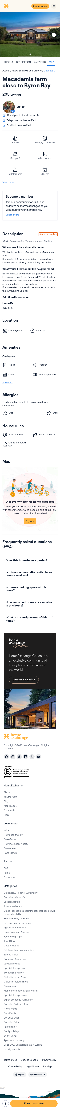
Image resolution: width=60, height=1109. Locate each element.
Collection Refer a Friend (16, 981)
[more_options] (5, 1103)
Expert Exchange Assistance (18, 999)
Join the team (10, 797)
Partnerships (10, 1026)
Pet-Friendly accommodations (19, 950)
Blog (6, 801)
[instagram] (12, 756)
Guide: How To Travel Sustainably (20, 893)
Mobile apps (10, 806)
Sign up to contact (33, 1103)
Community (10, 810)
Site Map (47, 1066)
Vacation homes (12, 963)
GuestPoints (10, 839)
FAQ (6, 868)
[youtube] (38, 756)
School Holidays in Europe (17, 918)
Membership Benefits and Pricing (21, 990)
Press (6, 815)
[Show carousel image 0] (30, 34)
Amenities (40, 62)
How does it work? (13, 835)
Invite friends (10, 853)
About (7, 792)
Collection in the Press (15, 977)
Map (51, 62)
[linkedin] (25, 756)
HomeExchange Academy (17, 932)
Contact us (9, 877)
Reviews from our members (18, 923)
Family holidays (11, 1031)
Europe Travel (11, 954)
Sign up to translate (48, 234)
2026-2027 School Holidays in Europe (23, 1044)
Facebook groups (13, 936)
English (48, 241)
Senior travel (10, 1035)
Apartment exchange (14, 1040)
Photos (8, 62)
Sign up (30, 521)
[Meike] (8, 107)
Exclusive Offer (11, 1017)
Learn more (12, 214)
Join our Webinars (13, 906)
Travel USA (9, 941)
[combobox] (19, 1074)
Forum (7, 873)
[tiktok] (19, 756)
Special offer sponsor (14, 968)
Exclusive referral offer (15, 897)
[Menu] (53, 6)
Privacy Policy (49, 1060)
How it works (10, 1008)
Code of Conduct (29, 1060)
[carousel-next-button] (54, 35)
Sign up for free (40, 6)
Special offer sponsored (16, 995)
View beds (8, 182)
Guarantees (10, 848)
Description (23, 62)
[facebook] (6, 756)
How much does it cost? (16, 844)
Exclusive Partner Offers (16, 1004)
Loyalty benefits (12, 1049)
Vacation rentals (12, 902)
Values (7, 830)
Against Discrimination (15, 927)
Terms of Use (10, 1060)
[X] (32, 756)
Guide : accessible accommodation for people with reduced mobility (30, 912)
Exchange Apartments (15, 959)
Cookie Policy (15, 1066)
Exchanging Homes (14, 972)
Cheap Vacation (12, 945)
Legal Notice (32, 1066)
